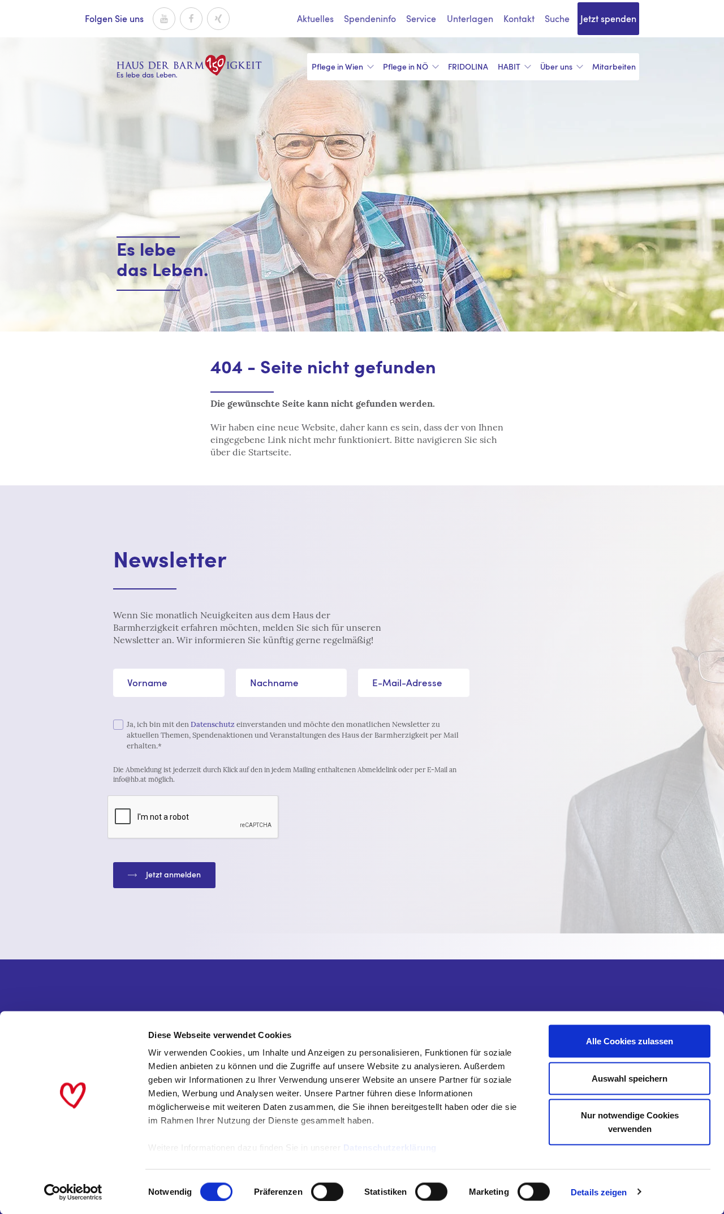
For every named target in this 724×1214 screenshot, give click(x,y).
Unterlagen (470, 18)
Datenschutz (213, 724)
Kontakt (519, 18)
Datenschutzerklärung (390, 1147)
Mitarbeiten (614, 66)
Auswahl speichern (629, 1078)
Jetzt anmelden (173, 874)
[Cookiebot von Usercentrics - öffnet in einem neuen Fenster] (73, 1191)
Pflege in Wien (337, 66)
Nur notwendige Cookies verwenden (630, 1122)
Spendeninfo (370, 18)
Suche (557, 18)
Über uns (556, 66)
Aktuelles (315, 18)
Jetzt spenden (608, 18)
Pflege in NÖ (405, 66)
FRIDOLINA (468, 66)
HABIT (509, 66)
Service (421, 18)
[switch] (327, 1191)
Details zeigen (599, 1191)
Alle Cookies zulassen (629, 1041)
